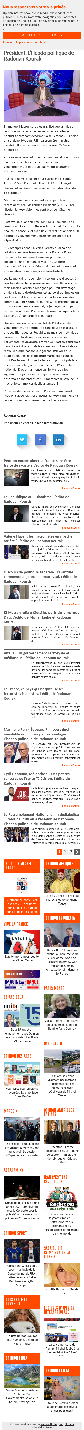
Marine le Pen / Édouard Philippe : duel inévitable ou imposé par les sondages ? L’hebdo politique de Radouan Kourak (36, 734)
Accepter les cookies (42, 35)
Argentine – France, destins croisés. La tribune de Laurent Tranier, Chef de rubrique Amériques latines (62, 1155)
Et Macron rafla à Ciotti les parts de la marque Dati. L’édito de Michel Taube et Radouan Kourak (41, 617)
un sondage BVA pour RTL (21, 140)
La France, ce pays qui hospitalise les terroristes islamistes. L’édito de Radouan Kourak (37, 694)
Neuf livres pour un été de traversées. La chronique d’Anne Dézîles (21, 1092)
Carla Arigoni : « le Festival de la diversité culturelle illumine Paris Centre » (62, 1025)
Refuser (8, 42)
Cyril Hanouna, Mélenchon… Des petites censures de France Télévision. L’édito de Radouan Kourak (37, 779)
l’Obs (61, 209)
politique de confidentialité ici (21, 24)
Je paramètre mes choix (30, 42)
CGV (61, 1424)
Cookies (50, 1427)
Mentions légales (49, 1424)
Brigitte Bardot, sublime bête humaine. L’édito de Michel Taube (22, 1340)
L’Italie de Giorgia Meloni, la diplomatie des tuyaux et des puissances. (62, 1407)
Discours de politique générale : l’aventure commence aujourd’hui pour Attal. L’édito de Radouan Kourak (40, 577)
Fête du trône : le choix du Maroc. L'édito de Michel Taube (62, 899)
